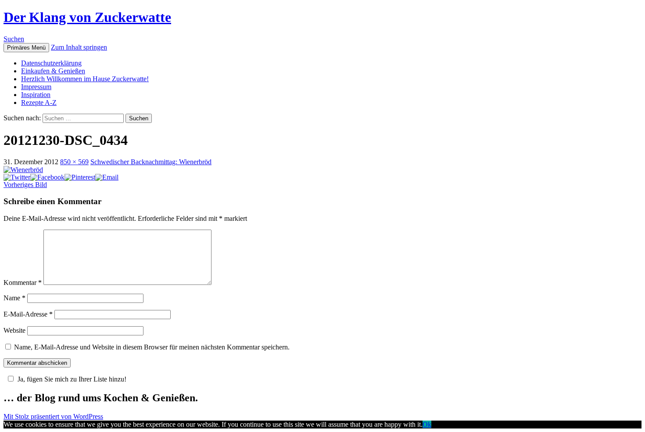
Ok (427, 424)
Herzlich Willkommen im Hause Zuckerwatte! (85, 79)
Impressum (36, 86)
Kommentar (23, 282)
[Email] (106, 177)
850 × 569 (74, 162)
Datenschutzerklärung (51, 63)
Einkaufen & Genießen (53, 71)
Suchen (14, 39)
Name (14, 298)
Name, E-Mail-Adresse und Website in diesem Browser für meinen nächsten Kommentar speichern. (152, 347)
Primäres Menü (26, 47)
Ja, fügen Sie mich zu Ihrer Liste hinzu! (72, 379)
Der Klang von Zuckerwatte (87, 17)
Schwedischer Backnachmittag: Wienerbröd (150, 162)
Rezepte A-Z (39, 102)
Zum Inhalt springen (79, 47)
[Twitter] (17, 177)
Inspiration (35, 94)
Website (14, 330)
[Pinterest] (79, 177)
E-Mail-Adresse (28, 314)
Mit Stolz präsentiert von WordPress (53, 416)
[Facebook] (47, 177)
